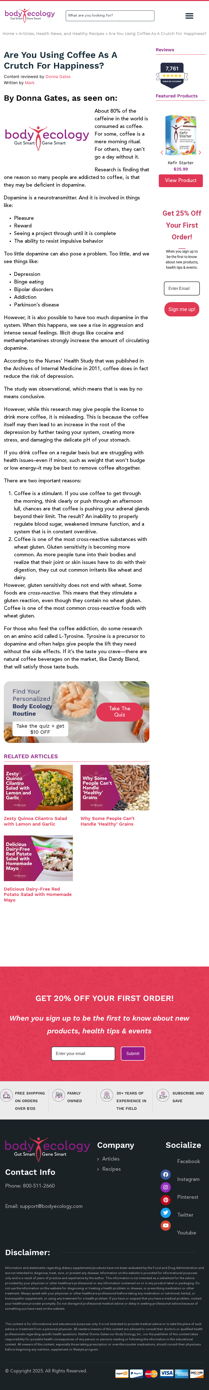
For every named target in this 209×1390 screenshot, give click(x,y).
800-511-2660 (39, 1186)
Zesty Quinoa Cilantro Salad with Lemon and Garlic (35, 821)
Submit (132, 1053)
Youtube (186, 1233)
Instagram (188, 1179)
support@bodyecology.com (51, 1206)
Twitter (185, 1215)
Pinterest (187, 1197)
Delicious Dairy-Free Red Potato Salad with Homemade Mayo (38, 894)
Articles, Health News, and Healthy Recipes (61, 33)
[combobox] (110, 15)
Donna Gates (58, 76)
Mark (30, 82)
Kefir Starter (181, 162)
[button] (189, 15)
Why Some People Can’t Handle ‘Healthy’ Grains (108, 821)
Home (8, 33)
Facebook (188, 1161)
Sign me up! (181, 309)
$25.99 (181, 169)
